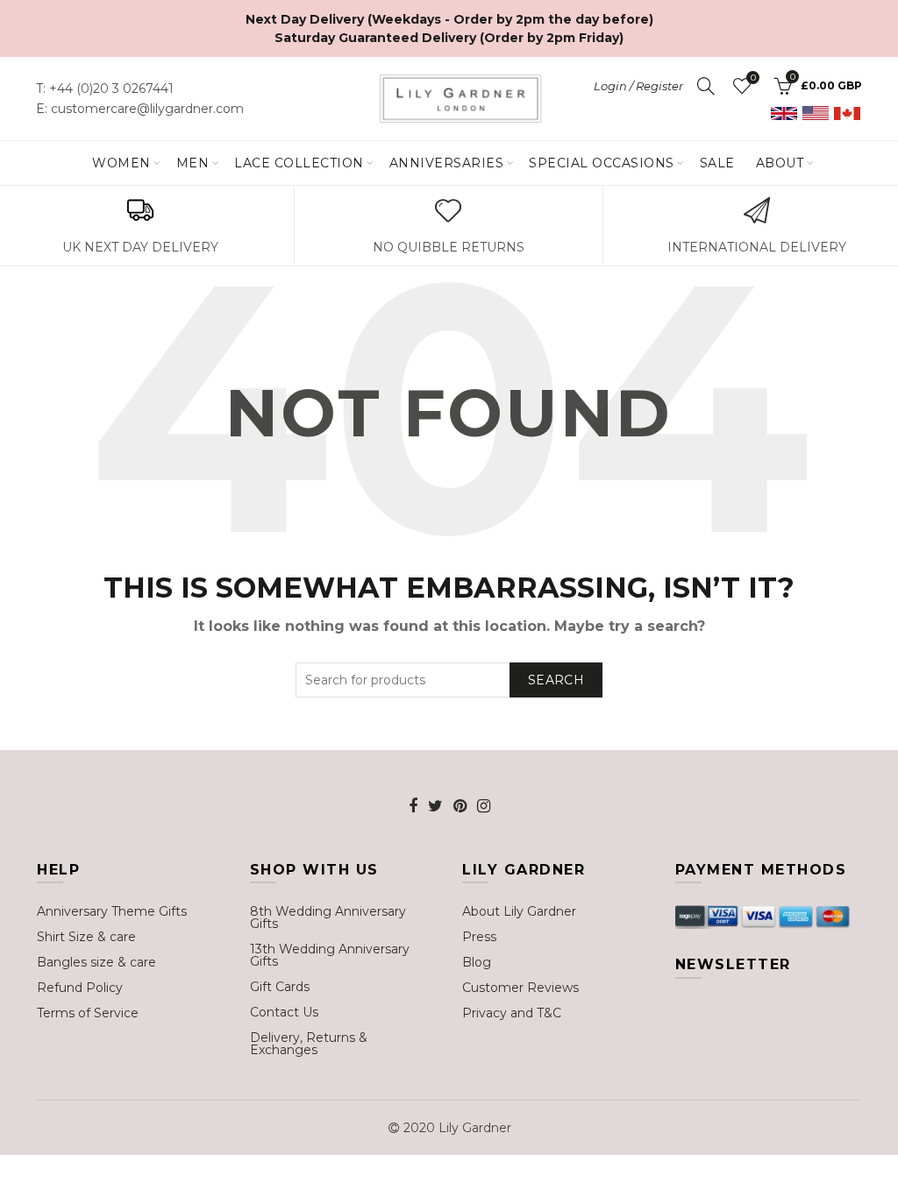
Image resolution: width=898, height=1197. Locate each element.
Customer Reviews (520, 987)
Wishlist (753, 78)
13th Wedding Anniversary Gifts (330, 955)
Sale (717, 163)
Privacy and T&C (511, 1013)
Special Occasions (601, 163)
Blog (476, 962)
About (780, 163)
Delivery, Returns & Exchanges (308, 1044)
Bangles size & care (96, 962)
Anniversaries (446, 163)
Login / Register (638, 86)
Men (193, 163)
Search (556, 680)
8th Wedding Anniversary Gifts (328, 917)
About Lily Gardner (519, 911)
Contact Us (284, 1012)
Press (479, 937)
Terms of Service (88, 1013)
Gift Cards (280, 987)
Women (121, 163)
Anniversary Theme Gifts (112, 911)
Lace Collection (299, 163)
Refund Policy (80, 987)
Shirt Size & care (86, 937)
